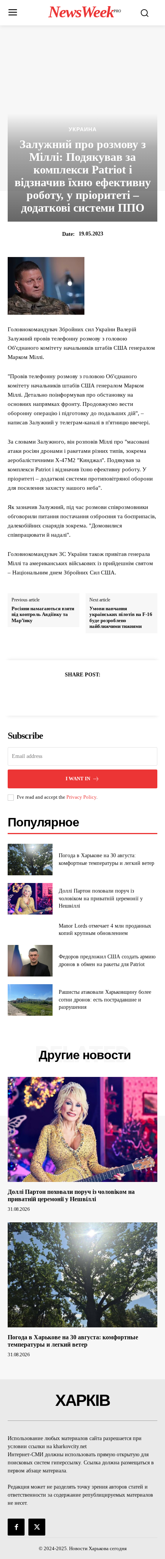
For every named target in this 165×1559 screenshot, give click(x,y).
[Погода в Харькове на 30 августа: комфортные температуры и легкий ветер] (30, 859)
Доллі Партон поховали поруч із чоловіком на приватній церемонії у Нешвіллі (101, 898)
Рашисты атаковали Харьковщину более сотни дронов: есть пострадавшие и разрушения (105, 999)
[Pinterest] (91, 693)
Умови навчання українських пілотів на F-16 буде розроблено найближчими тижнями (120, 617)
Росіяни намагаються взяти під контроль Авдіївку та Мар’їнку (43, 614)
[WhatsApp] (109, 693)
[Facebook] (56, 693)
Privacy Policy (81, 797)
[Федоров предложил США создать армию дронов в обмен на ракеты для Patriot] (30, 960)
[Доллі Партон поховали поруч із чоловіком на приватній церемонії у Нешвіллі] (30, 899)
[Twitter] (73, 693)
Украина (83, 129)
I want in (78, 778)
